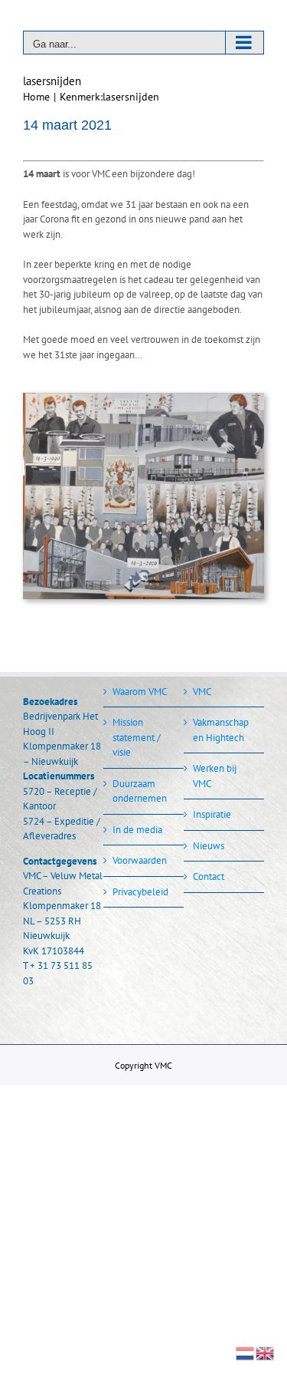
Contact (208, 876)
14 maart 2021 (67, 125)
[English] (266, 1352)
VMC (202, 691)
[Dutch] (246, 1352)
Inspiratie (212, 814)
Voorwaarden (140, 860)
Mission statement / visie (137, 737)
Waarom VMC (140, 691)
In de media (137, 829)
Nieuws (208, 845)
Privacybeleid (140, 891)
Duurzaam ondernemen (140, 791)
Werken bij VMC (214, 776)
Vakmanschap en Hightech (221, 730)
